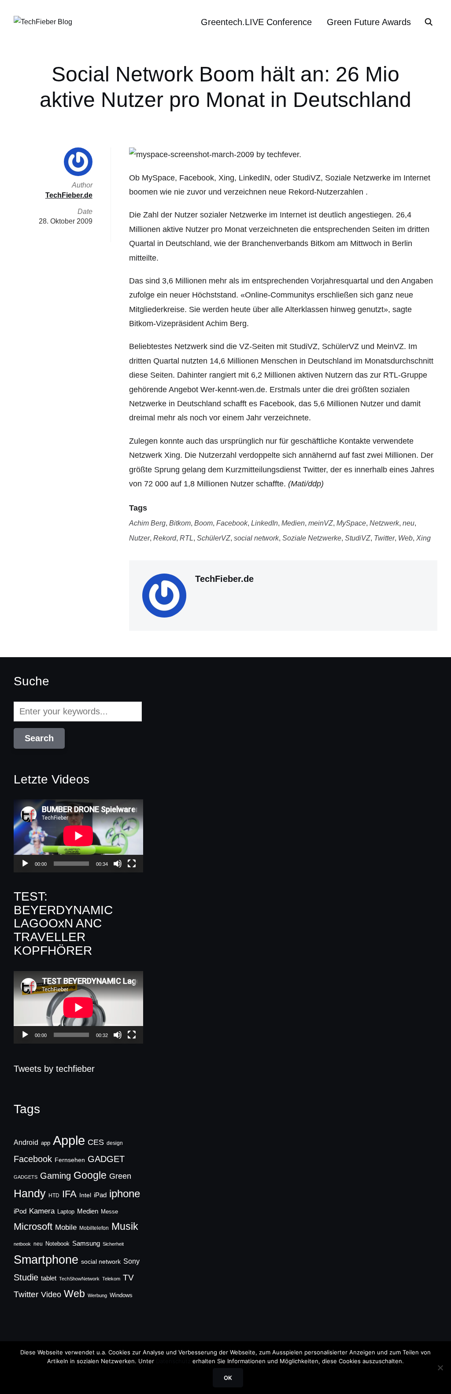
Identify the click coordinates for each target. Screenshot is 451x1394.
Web (405, 538)
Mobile (66, 1227)
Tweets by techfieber (54, 1069)
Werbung (97, 1295)
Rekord (164, 538)
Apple (69, 1140)
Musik (124, 1226)
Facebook (232, 523)
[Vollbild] (131, 863)
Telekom (111, 1278)
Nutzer (139, 538)
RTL (186, 538)
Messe (109, 1212)
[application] (78, 835)
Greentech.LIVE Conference (256, 22)
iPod (20, 1211)
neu (408, 523)
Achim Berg (147, 523)
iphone (124, 1193)
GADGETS (25, 1177)
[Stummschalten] (117, 863)
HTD (53, 1195)
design (115, 1143)
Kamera (42, 1211)
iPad (100, 1195)
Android (26, 1142)
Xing (423, 538)
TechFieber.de (224, 579)
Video (51, 1294)
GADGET (106, 1159)
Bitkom (180, 523)
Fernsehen (70, 1159)
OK (228, 1377)
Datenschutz (173, 1361)
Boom (203, 523)
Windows (121, 1295)
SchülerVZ (213, 538)
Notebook (57, 1243)
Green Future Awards (369, 22)
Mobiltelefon (94, 1228)
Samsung (86, 1243)
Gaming (55, 1176)
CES (96, 1142)
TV (128, 1277)
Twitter (384, 538)
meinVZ (320, 523)
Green (120, 1176)
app (45, 1143)
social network (256, 538)
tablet (48, 1278)
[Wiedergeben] (25, 863)
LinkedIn (264, 523)
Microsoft (33, 1226)
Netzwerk (384, 523)
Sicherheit (113, 1244)
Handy (30, 1193)
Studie (26, 1277)
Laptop (65, 1212)
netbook (22, 1244)
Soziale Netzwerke (311, 538)
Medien (293, 523)
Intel (85, 1195)
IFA (69, 1193)
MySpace (351, 523)
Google (90, 1175)
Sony (131, 1261)
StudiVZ (357, 538)
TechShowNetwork (79, 1278)
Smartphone (46, 1259)
